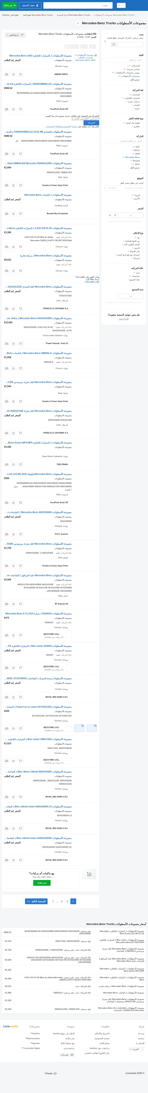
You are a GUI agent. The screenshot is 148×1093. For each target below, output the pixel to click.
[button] (13, 74)
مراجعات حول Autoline (99, 1048)
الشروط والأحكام (102, 1033)
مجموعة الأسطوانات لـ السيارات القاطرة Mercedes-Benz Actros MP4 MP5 (122, 969)
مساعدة (141, 1038)
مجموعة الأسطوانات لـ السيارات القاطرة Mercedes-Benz (122, 978)
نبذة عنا (141, 1033)
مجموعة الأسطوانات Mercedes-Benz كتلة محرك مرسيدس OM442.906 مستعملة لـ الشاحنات (123, 1000)
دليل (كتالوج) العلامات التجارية (96, 1053)
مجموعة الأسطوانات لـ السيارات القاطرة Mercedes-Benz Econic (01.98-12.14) (122, 932)
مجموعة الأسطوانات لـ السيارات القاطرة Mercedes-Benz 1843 (41, 55)
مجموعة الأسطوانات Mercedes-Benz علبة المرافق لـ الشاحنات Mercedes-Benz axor (121, 960)
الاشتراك (91, 123)
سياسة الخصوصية (69, 126)
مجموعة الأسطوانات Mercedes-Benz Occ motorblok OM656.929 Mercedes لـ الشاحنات (121, 1009)
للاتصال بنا (140, 1043)
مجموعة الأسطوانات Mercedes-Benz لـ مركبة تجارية (46, 255)
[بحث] (110, 5)
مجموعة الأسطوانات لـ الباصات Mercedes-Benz (48, 195)
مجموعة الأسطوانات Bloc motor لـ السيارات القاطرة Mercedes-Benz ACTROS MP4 (122, 941)
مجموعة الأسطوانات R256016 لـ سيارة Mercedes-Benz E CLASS (38, 613)
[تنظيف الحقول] (105, 41)
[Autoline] (137, 5)
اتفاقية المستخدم (53, 126)
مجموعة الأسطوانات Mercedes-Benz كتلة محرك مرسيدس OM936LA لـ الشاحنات (123, 950)
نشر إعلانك (42, 883)
